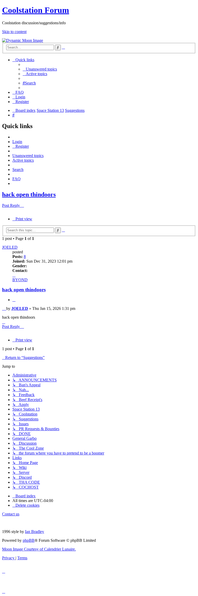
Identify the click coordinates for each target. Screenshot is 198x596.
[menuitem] (40, 69)
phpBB (29, 540)
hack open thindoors (29, 194)
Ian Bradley (34, 531)
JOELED (10, 247)
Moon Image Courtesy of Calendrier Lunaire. (39, 549)
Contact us (10, 514)
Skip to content (14, 31)
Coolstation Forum (35, 10)
